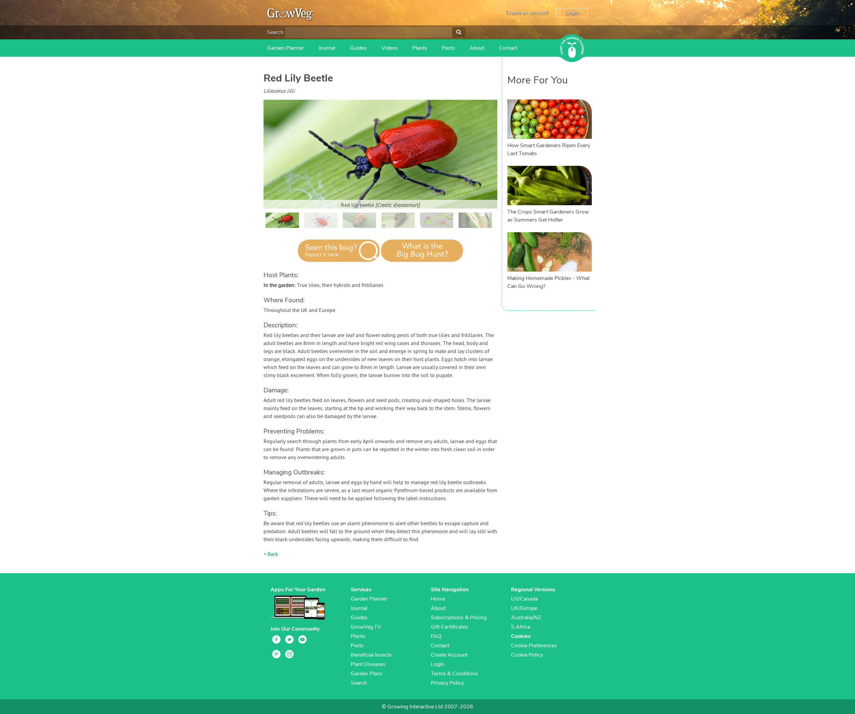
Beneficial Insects (371, 655)
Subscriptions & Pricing (459, 617)
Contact (508, 48)
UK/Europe (524, 608)
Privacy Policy (447, 683)
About (477, 48)
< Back (271, 554)
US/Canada (524, 599)
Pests (448, 48)
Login (571, 12)
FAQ (436, 636)
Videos (389, 48)
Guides (358, 48)
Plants (419, 48)
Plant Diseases (368, 664)
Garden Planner (285, 48)
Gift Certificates (449, 627)
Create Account (449, 655)
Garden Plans (366, 673)
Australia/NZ (526, 617)
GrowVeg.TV (366, 627)
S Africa (520, 627)
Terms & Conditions (454, 673)
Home (438, 599)
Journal (327, 48)
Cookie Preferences (534, 645)
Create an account (526, 12)
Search (275, 32)
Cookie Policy (527, 655)
